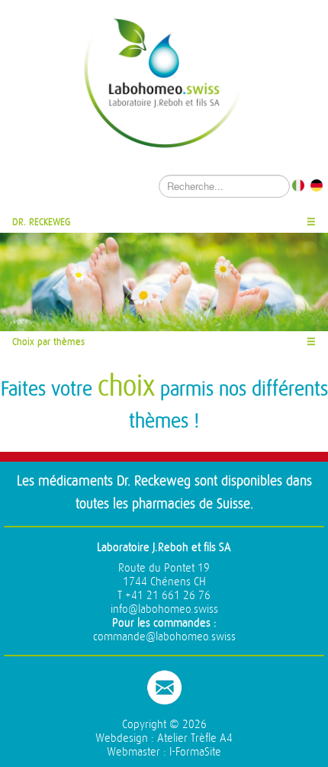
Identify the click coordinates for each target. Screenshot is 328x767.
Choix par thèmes (48, 341)
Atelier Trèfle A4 (195, 738)
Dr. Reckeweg (41, 221)
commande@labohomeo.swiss (164, 636)
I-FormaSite (195, 752)
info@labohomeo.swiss (164, 609)
